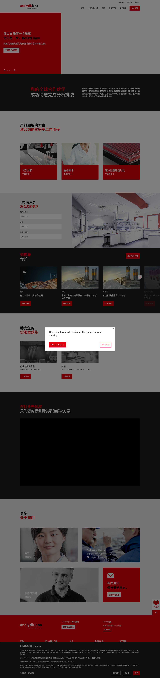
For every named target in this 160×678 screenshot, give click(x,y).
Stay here (105, 345)
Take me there (56, 345)
